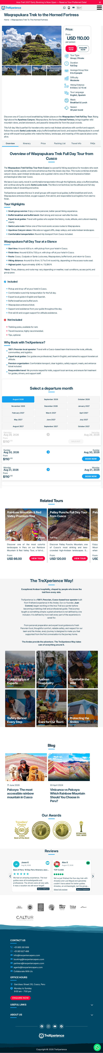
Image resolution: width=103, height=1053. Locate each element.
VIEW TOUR (37, 558)
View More (25, 684)
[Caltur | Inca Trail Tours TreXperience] (51, 918)
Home (6, 20)
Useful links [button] (18, 1004)
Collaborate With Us (23, 971)
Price (43, 143)
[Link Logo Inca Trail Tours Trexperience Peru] (11, 7)
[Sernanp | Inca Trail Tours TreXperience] (84, 907)
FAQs (92, 143)
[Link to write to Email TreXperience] (73, 7)
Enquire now (20, 998)
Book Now (71, 49)
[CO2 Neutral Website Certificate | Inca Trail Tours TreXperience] (41, 907)
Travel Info (76, 143)
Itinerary (27, 143)
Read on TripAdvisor (42, 889)
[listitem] (9, 70)
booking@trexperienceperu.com (29, 959)
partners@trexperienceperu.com (29, 963)
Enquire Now (83, 49)
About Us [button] (16, 1014)
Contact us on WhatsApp (97, 1047)
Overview (10, 143)
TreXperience (60, 1049)
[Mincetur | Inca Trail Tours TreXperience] (62, 907)
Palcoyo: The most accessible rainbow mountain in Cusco (20, 793)
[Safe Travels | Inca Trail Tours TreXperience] (51, 907)
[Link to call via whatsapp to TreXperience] (64, 8)
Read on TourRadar (83, 881)
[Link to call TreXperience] (69, 8)
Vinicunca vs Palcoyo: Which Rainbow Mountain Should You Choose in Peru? (67, 795)
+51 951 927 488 (21, 951)
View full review (20, 889)
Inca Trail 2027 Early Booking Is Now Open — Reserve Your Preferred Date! (51, 2)
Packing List (59, 143)
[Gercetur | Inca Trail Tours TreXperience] (73, 907)
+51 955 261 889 (21, 947)
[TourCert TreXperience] (30, 907)
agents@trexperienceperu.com (28, 967)
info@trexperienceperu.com (27, 955)
